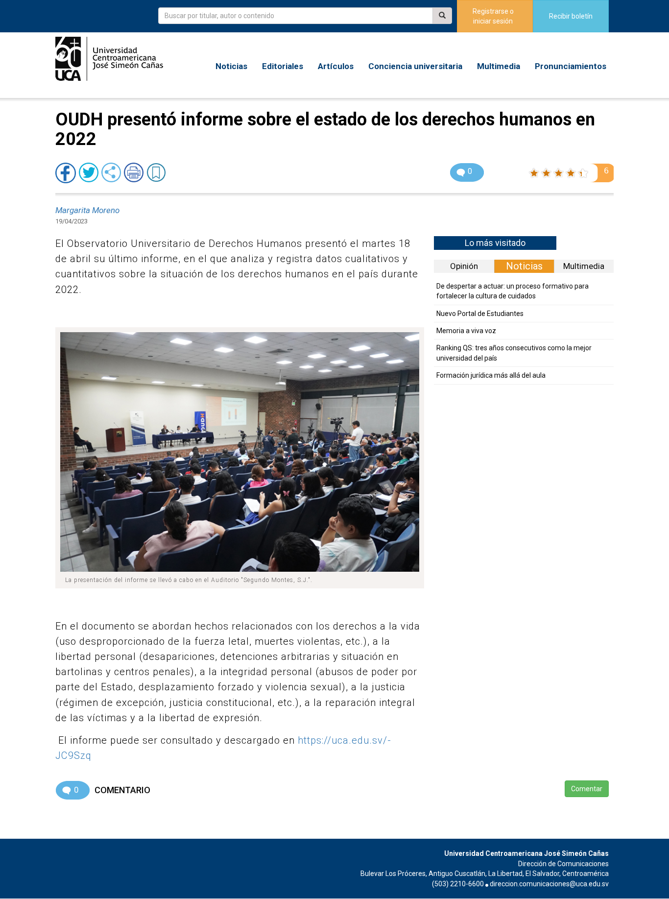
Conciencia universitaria (415, 66)
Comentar (586, 789)
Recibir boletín (571, 16)
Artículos (336, 66)
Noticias (231, 66)
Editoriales (282, 66)
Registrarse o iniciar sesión (493, 16)
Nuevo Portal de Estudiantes (480, 313)
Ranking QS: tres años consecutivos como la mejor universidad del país (514, 353)
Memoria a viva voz (466, 331)
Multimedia (498, 66)
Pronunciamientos (570, 66)
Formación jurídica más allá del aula (491, 375)
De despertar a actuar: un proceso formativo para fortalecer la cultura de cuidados (512, 291)
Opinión (464, 266)
